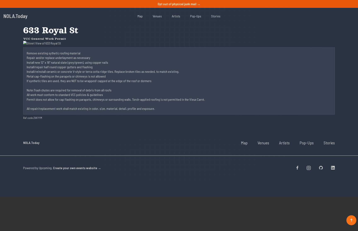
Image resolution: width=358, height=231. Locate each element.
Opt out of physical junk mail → (179, 4)
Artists (176, 16)
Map (140, 16)
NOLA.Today (15, 16)
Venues (157, 16)
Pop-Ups (195, 16)
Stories (215, 16)
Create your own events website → (77, 168)
